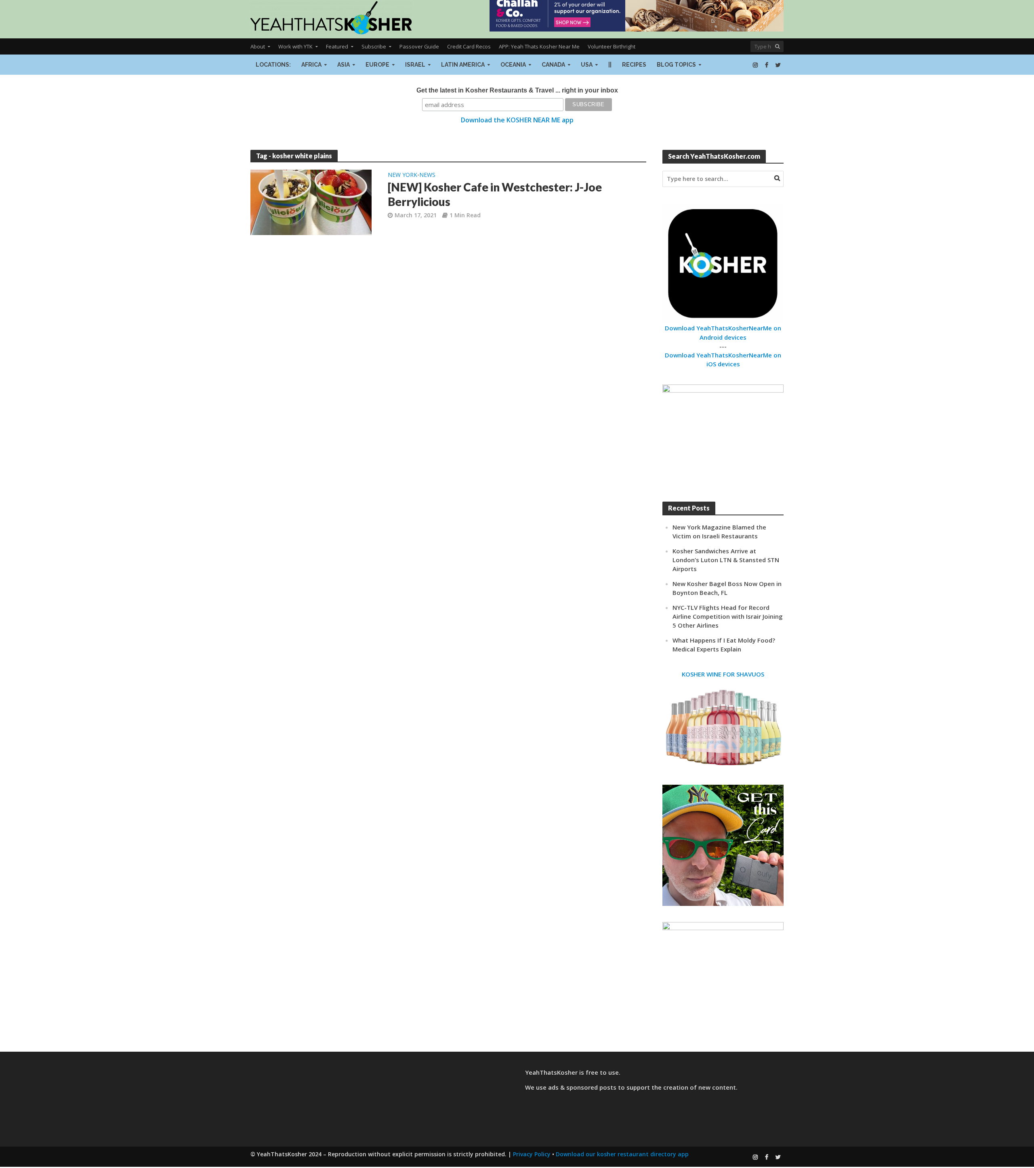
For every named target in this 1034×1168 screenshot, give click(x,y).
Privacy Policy (532, 1154)
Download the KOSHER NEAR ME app (517, 120)
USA (587, 64)
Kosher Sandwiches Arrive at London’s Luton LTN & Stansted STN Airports (726, 560)
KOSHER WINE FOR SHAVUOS (723, 674)
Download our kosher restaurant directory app (622, 1154)
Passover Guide (419, 46)
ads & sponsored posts (582, 1087)
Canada (553, 64)
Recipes (634, 64)
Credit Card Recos (469, 46)
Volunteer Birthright (611, 46)
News (427, 175)
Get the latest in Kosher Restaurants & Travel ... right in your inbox (517, 90)
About (257, 46)
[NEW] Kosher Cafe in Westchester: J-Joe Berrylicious (495, 194)
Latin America (463, 64)
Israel (415, 64)
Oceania (513, 64)
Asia (343, 64)
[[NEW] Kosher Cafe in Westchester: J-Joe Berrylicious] (311, 201)
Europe (377, 64)
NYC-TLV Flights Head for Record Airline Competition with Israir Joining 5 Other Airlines (728, 616)
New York (402, 175)
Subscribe (373, 46)
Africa (311, 64)
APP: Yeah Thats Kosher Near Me (539, 46)
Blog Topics (676, 64)
